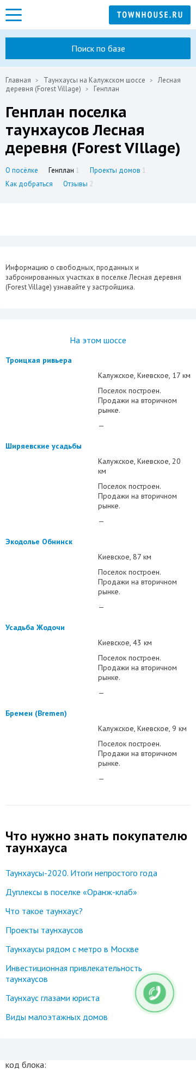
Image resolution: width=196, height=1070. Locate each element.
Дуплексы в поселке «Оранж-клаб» (71, 891)
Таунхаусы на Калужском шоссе (94, 80)
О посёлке (21, 170)
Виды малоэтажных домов (56, 1016)
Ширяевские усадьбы (43, 446)
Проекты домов (118, 170)
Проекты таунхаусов (44, 929)
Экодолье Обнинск (38, 541)
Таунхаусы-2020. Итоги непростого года (81, 872)
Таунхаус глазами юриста (52, 997)
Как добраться (29, 183)
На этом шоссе (98, 340)
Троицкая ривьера (38, 360)
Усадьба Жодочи (35, 627)
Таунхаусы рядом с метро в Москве (72, 948)
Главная (18, 80)
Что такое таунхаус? (44, 910)
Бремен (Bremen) (36, 713)
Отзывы (78, 183)
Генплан (63, 170)
